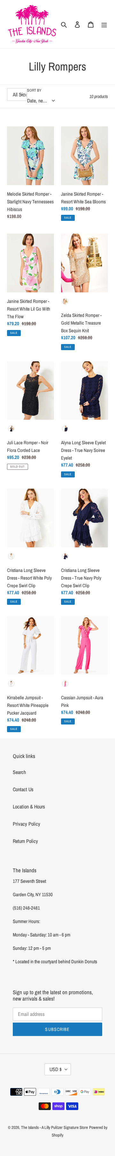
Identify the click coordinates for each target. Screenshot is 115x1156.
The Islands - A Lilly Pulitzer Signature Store (54, 1127)
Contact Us (23, 789)
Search (19, 772)
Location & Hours (29, 806)
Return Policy (25, 840)
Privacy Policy (26, 823)
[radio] (65, 301)
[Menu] (104, 24)
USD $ (56, 1069)
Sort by (34, 90)
